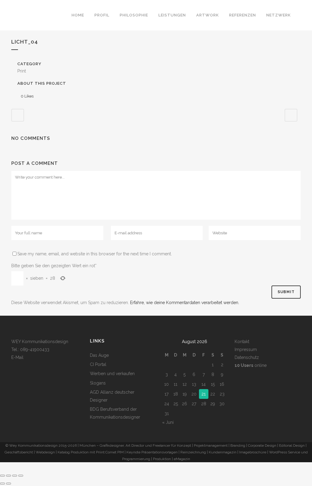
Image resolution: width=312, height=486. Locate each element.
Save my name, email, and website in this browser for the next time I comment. (94, 253)
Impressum (246, 349)
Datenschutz (247, 357)
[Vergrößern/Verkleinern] (2, 476)
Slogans (98, 383)
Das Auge (99, 355)
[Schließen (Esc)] (20, 476)
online (251, 365)
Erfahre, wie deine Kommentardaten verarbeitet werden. (184, 302)
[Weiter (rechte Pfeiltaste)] (8, 483)
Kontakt (242, 341)
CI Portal (98, 364)
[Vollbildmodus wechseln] (8, 476)
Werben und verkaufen (112, 373)
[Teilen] (14, 476)
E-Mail (17, 357)
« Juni (168, 422)
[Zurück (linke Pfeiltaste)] (2, 483)
